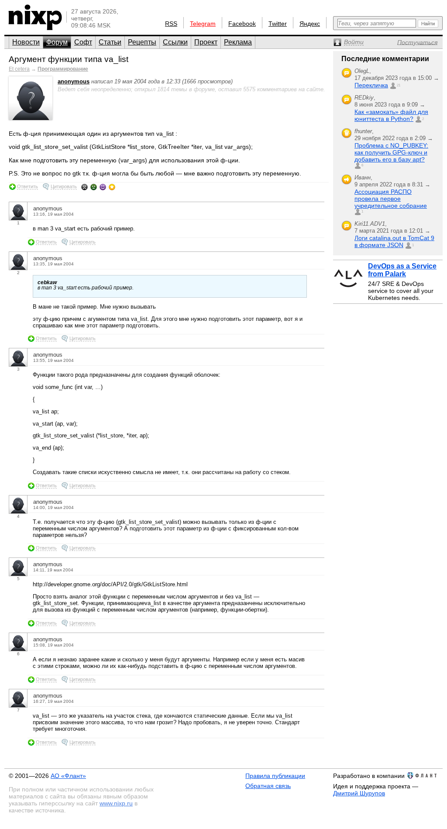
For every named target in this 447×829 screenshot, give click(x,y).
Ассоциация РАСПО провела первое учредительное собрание (390, 198)
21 (398, 85)
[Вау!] (112, 186)
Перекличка (371, 85)
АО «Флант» (68, 775)
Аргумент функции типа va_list (68, 59)
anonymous (73, 81)
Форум (57, 42)
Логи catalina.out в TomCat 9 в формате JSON (394, 241)
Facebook (242, 23)
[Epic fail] (84, 186)
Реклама (238, 42)
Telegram (203, 23)
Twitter (277, 23)
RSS (171, 23)
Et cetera (19, 69)
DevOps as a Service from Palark (402, 270)
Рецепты (142, 42)
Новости (26, 42)
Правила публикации (275, 775)
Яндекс (309, 23)
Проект (205, 42)
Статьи (110, 42)
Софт (83, 42)
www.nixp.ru (116, 803)
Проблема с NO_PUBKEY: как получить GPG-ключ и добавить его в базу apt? (391, 152)
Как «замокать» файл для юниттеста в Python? (391, 115)
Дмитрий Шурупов (359, 793)
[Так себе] (93, 186)
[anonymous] (30, 118)
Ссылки (175, 42)
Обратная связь (268, 785)
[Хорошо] (103, 186)
